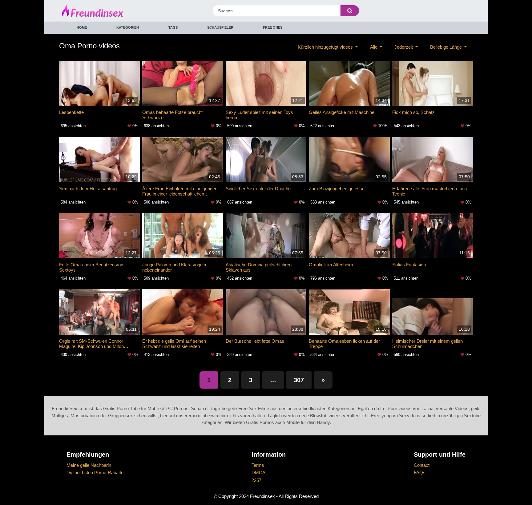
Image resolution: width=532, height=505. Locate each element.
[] (350, 10)
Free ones (272, 27)
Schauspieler (220, 27)
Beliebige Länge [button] (446, 47)
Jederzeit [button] (404, 47)
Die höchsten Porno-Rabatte (94, 472)
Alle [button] (374, 47)
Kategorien (127, 27)
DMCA (258, 472)
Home (82, 27)
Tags (173, 27)
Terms (258, 465)
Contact (421, 465)
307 (299, 380)
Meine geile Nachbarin (88, 465)
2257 (256, 480)
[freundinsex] (113, 10)
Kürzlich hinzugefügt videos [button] (326, 47)
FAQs (419, 472)
